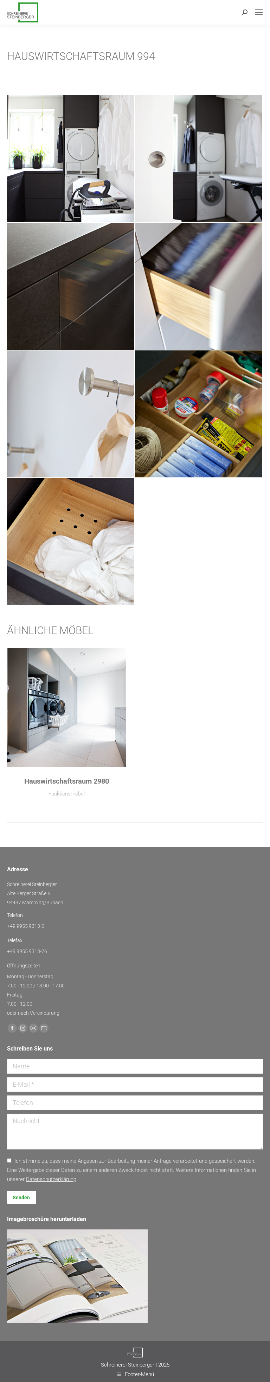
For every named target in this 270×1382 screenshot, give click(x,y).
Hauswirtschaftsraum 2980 (66, 781)
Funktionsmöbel (67, 794)
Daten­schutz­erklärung (51, 1179)
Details (67, 708)
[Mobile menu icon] (259, 12)
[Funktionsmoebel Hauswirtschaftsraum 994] (71, 159)
